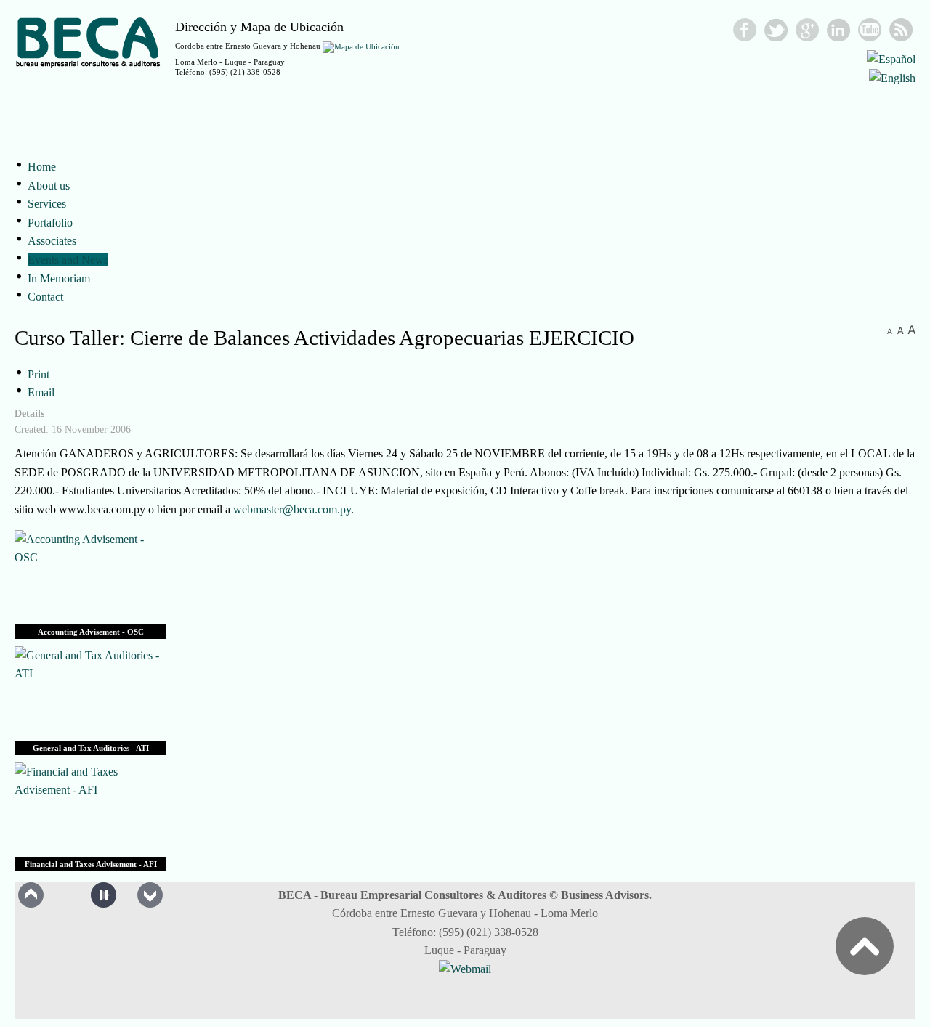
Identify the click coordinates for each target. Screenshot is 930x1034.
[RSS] (901, 30)
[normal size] (901, 330)
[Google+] (807, 30)
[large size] (911, 330)
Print (38, 374)
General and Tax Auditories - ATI (91, 748)
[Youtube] (870, 30)
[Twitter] (776, 30)
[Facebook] (745, 30)
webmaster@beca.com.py (292, 509)
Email (41, 392)
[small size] (890, 330)
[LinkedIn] (839, 30)
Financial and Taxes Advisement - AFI (91, 864)
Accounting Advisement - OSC (91, 631)
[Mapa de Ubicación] (361, 45)
